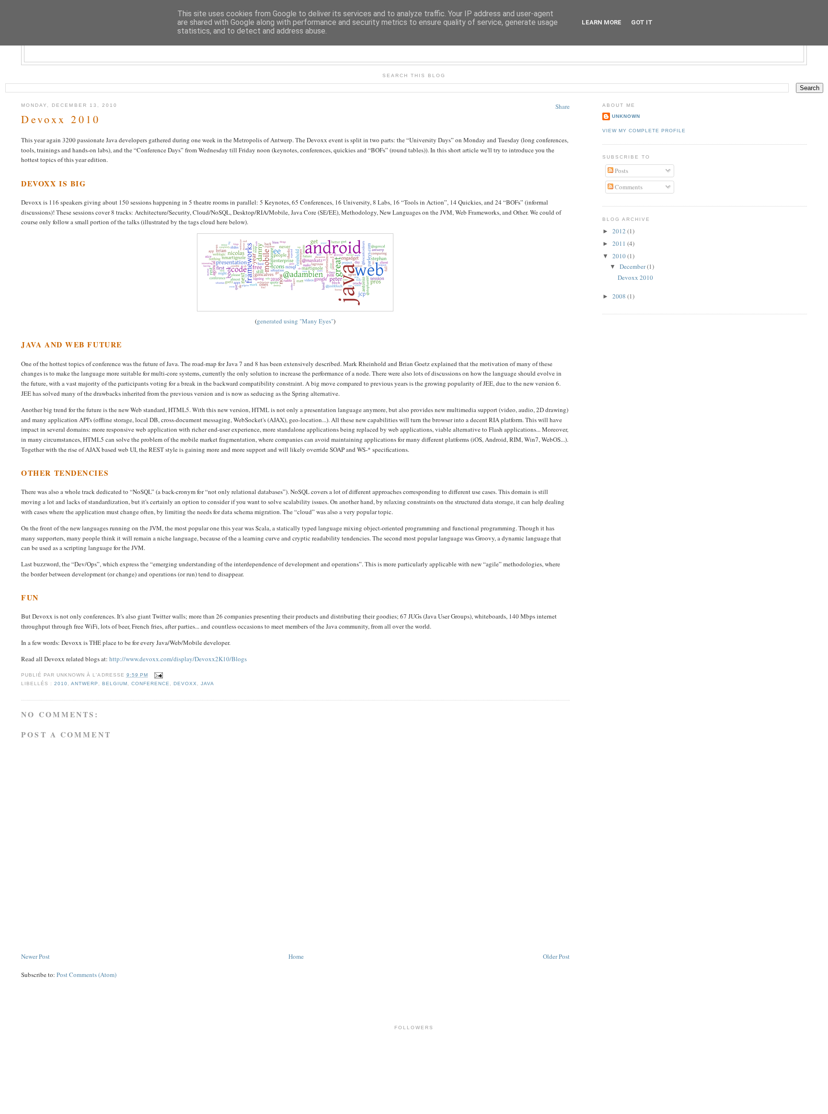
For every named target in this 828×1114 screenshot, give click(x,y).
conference (150, 683)
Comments (628, 187)
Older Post (556, 956)
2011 (619, 243)
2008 (619, 296)
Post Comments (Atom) (86, 974)
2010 (61, 683)
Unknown (626, 116)
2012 (619, 231)
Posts (620, 170)
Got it (642, 22)
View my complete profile (644, 130)
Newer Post (35, 956)
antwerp (84, 683)
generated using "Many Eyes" (295, 321)
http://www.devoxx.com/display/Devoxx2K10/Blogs (178, 659)
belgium (114, 683)
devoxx (185, 683)
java (207, 683)
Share (562, 106)
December (633, 266)
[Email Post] (157, 675)
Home (296, 956)
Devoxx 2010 (61, 119)
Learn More (601, 22)
